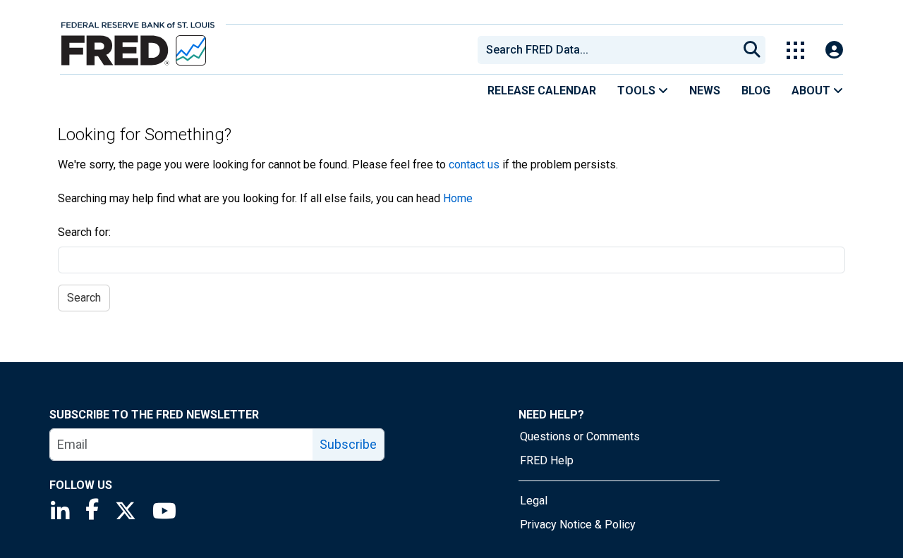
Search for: (84, 232)
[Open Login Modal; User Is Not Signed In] (834, 50)
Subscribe (348, 444)
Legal (533, 500)
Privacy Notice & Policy (578, 524)
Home (458, 198)
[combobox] (606, 50)
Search (84, 297)
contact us (474, 164)
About (812, 90)
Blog (755, 90)
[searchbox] (610, 50)
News (704, 90)
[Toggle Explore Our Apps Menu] (795, 50)
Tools (637, 90)
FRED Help (547, 460)
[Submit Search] (752, 50)
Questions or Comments (580, 436)
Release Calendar (541, 90)
